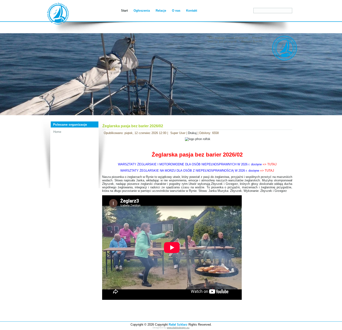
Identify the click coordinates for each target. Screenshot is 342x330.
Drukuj (193, 133)
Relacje (161, 10)
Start (124, 10)
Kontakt (191, 10)
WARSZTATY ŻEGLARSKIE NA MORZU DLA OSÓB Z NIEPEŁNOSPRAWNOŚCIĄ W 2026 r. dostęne (197, 170)
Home (57, 132)
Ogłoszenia (142, 10)
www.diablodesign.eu (178, 327)
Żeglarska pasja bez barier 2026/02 (132, 126)
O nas (176, 10)
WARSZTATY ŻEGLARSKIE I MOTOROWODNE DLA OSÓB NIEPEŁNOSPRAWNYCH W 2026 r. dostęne (197, 164)
